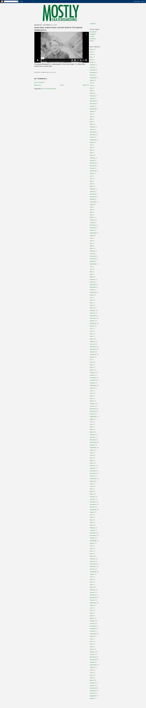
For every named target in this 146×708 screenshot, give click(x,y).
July (91, 52)
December (93, 70)
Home (62, 85)
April (91, 59)
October (92, 75)
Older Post (86, 85)
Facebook (93, 38)
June (91, 54)
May (91, 57)
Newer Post (37, 85)
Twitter (92, 41)
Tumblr (92, 36)
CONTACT (93, 23)
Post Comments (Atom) (49, 88)
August (92, 49)
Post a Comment (39, 82)
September (93, 77)
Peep (76, 64)
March (91, 62)
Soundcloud (93, 32)
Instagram (93, 34)
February (92, 65)
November (93, 72)
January (92, 67)
